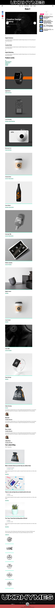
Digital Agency (7, 62)
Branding (6, 63)
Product (34, 5)
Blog (22, 5)
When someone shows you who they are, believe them (18, 465)
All (5, 60)
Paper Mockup (8, 377)
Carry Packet (8, 320)
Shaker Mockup (8, 406)
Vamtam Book (8, 176)
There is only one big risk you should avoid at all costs (18, 492)
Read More (7, 474)
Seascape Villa (8, 234)
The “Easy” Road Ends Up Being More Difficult (16, 518)
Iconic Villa (7, 348)
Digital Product (8, 291)
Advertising (9, 467)
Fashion (31, 5)
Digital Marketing (8, 61)
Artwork (6, 65)
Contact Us (7, 534)
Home (20, 5)
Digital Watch (7, 90)
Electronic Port (8, 148)
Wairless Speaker (8, 262)
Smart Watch (8, 205)
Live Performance (26, 5)
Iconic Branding (8, 119)
